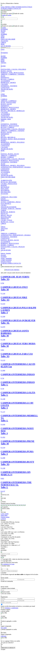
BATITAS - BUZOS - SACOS (10, 154)
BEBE (3, 230)
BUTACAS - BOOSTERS (8, 182)
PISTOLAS (4, 213)
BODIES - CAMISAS (7, 157)
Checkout (3, 636)
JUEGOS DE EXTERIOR (8, 207)
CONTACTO (17, 8)
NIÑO (2, 59)
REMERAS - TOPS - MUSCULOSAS (12, 72)
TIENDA (8, 7)
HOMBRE (4, 57)
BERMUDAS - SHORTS (8, 82)
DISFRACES (5, 218)
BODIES (3, 140)
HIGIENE (4, 185)
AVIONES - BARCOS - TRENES (11, 208)
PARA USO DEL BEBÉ (8, 177)
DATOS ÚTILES (27, 7)
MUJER (3, 56)
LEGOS (3, 198)
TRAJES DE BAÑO (7, 89)
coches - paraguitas (6, 258)
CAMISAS (4, 99)
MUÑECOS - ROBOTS (8, 212)
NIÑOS (3, 227)
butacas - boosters (6, 253)
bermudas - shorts (6, 119)
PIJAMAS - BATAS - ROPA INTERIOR (13, 139)
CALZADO (4, 84)
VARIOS (3, 210)
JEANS (3, 76)
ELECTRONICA (6, 203)
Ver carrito (4, 628)
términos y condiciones (11, 608)
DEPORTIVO (5, 77)
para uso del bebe (6, 250)
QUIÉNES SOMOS (7, 8)
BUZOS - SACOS (6, 71)
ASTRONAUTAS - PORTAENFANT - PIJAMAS (16, 167)
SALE (3, 7)
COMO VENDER (6, 260)
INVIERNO (4, 53)
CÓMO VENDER (16, 7)
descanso (3, 255)
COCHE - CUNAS (6, 220)
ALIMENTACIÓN (6, 180)
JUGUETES (4, 193)
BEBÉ (3, 61)
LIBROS (3, 223)
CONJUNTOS (5, 87)
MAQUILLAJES (6, 217)
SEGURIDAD (5, 190)
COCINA (3, 205)
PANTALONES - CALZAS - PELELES (13, 129)
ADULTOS (4, 228)
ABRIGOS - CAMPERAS (8, 101)
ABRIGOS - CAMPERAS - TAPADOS (12, 74)
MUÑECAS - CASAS (7, 222)
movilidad (3, 256)
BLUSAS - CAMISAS (7, 79)
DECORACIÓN (6, 192)
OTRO (3, 91)
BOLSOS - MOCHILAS (8, 137)
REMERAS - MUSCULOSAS (10, 107)
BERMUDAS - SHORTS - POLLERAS (12, 142)
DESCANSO (5, 188)
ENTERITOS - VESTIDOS (9, 86)
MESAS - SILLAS (6, 215)
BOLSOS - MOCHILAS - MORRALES (13, 111)
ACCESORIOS (5, 81)
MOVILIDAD (5, 187)
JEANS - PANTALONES (8, 102)
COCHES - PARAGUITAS (9, 183)
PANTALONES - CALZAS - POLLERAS (13, 69)
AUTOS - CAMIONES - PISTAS (11, 202)
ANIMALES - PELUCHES (9, 197)
